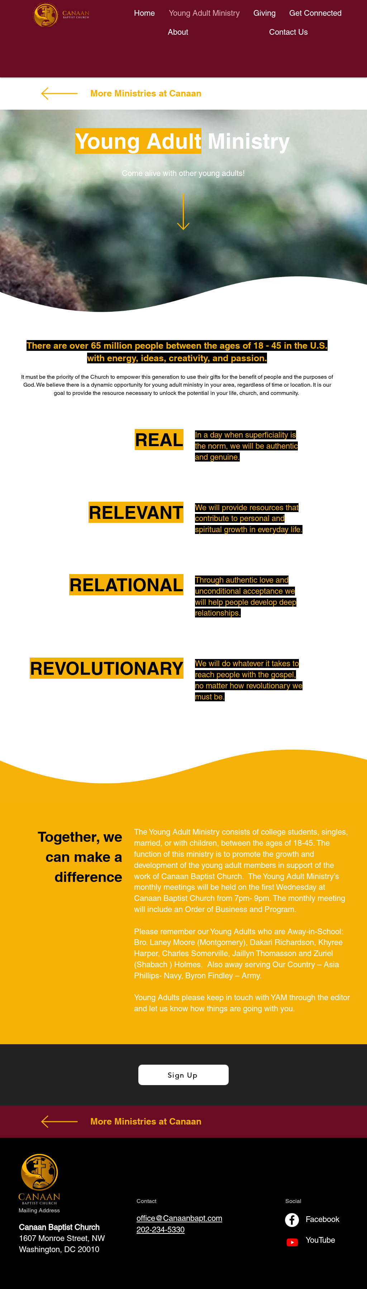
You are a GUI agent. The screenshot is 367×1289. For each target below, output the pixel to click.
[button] (315, 13)
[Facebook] (292, 1220)
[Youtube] (292, 1242)
